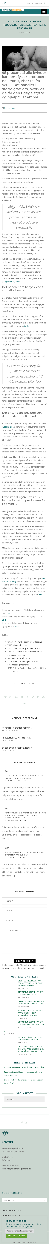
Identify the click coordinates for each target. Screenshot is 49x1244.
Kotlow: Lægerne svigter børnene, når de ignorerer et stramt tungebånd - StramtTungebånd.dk (25, 815)
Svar (7, 771)
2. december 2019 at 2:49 (16, 780)
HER (40, 594)
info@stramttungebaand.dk (19, 1168)
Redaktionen (9, 108)
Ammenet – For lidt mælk (18, 658)
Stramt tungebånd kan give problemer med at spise (31, 993)
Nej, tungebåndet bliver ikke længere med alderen (31, 1038)
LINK (8, 613)
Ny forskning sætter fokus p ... (17, 728)
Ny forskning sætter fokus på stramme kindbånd (24, 1067)
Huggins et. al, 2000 (11, 281)
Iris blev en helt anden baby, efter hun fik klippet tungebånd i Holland (30, 1013)
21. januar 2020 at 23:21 (15, 820)
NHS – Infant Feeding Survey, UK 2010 (24, 648)
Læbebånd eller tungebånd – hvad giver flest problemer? (31, 1002)
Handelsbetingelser (11, 1210)
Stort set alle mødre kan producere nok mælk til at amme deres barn (30, 983)
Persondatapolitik (11, 1215)
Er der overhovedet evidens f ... (17, 748)
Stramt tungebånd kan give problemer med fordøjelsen (31, 1023)
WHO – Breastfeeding (17, 645)
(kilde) (26, 326)
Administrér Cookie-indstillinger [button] (20, 1231)
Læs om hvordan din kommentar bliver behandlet (24, 968)
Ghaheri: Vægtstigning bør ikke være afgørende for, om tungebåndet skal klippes (31, 1048)
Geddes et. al (8, 427)
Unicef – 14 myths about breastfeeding (24, 642)
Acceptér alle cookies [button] (16, 1235)
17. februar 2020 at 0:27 (15, 857)
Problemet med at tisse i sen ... (16, 738)
